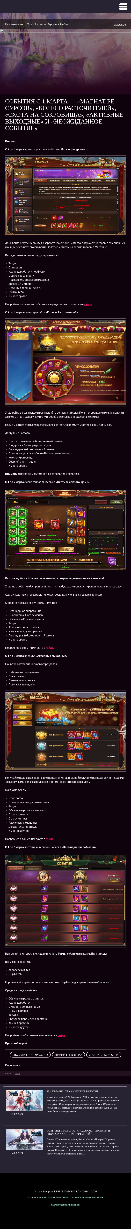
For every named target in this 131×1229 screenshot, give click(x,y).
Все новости (14, 24)
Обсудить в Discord (30, 1054)
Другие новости (104, 1054)
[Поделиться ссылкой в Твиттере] (55, 1065)
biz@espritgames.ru (60, 1204)
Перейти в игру (68, 1054)
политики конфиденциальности (87, 1197)
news (17, 1073)
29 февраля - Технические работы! (72, 1091)
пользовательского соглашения (52, 1197)
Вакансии (75, 1204)
